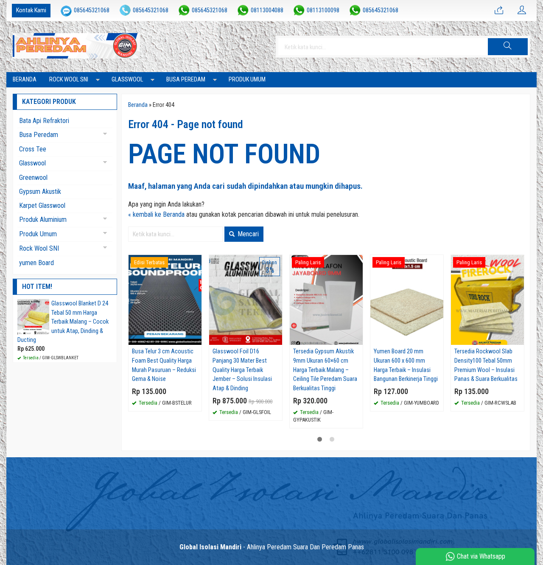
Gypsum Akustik (40, 191)
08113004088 (267, 10)
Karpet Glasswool (42, 205)
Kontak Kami (31, 10)
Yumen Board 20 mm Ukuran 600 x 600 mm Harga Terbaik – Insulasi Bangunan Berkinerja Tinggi (406, 365)
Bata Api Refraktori (44, 121)
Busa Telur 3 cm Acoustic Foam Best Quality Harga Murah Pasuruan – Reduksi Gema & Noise (164, 365)
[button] (508, 46)
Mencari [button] (247, 234)
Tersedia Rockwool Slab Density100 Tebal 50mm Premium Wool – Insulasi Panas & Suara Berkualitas (486, 365)
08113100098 (323, 10)
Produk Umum (247, 79)
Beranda (24, 79)
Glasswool (127, 79)
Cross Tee (32, 149)
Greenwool (33, 177)
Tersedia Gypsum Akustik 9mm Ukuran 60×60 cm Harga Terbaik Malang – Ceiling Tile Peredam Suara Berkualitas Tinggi (325, 370)
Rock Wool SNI (68, 79)
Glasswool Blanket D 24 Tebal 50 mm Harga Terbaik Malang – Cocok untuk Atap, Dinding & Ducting (63, 322)
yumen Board (36, 263)
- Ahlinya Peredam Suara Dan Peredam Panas (271, 547)
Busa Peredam (185, 79)
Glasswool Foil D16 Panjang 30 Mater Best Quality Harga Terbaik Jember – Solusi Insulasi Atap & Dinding (242, 370)
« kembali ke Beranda (156, 214)
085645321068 (91, 10)
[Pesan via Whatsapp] (499, 11)
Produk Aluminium (43, 219)
